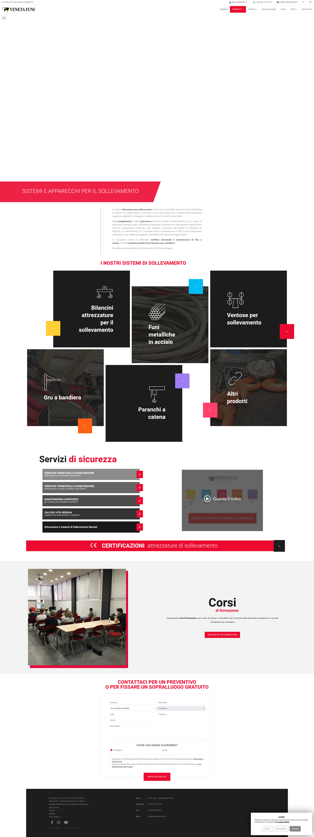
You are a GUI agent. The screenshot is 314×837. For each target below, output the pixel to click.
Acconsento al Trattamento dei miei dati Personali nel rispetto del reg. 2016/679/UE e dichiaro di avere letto (157, 760)
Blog (283, 9)
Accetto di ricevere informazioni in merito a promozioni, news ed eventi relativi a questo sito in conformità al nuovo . (156, 765)
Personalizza (281, 829)
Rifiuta (267, 829)
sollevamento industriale (189, 213)
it (303, 2)
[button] (222, 501)
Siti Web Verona (55, 827)
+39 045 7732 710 (264, 2)
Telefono (118, 750)
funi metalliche (194, 209)
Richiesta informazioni (222, 634)
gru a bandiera (167, 209)
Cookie (51, 810)
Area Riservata (239, 2)
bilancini (180, 209)
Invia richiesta (157, 776)
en (310, 2)
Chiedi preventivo (288, 2)
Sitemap (52, 813)
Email (164, 750)
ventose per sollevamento (127, 213)
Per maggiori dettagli (282, 822)
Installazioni (269, 9)
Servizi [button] (251, 9)
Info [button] (293, 9)
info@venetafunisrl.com (157, 816)
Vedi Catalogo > (55, 816)
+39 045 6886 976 (155, 810)
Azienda (224, 9)
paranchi (146, 213)
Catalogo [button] (307, 9)
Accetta (295, 829)
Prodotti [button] (237, 9)
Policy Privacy (54, 807)
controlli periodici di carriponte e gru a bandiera (151, 243)
